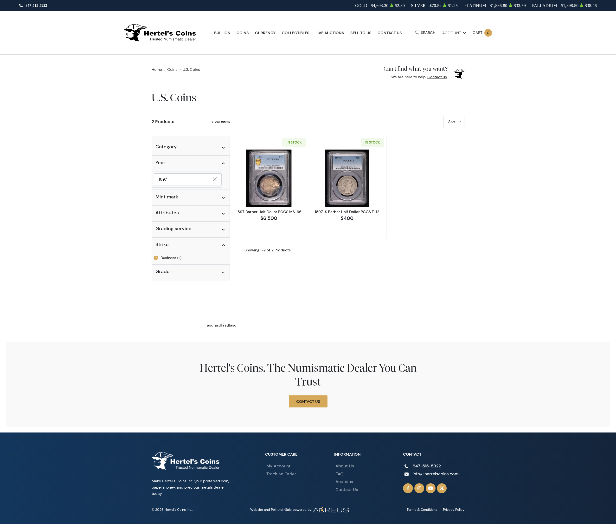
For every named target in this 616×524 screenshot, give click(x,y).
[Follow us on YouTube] (431, 488)
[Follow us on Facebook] (408, 488)
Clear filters (221, 122)
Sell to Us (361, 32)
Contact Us (390, 32)
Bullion (222, 32)
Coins (243, 32)
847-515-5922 (36, 5)
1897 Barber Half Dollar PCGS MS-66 (269, 211)
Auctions (344, 481)
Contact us (437, 77)
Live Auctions (329, 32)
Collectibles (295, 32)
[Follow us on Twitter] (442, 488)
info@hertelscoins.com (436, 474)
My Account (278, 466)
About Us (344, 466)
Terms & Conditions (422, 509)
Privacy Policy (453, 509)
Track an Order (281, 474)
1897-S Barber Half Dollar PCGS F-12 (347, 211)
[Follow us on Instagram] (419, 488)
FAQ (339, 474)
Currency (265, 32)
